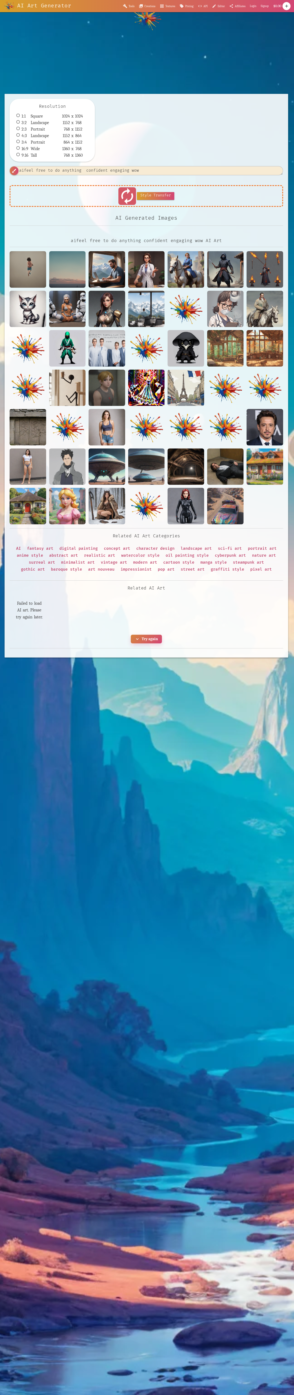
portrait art (262, 548)
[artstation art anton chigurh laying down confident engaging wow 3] (225, 466)
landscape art (196, 548)
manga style (213, 562)
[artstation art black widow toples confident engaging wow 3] (186, 506)
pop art (166, 569)
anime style (30, 555)
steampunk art (248, 562)
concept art (117, 548)
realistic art (99, 555)
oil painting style (187, 555)
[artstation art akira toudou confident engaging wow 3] (67, 466)
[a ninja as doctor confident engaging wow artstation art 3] (225, 269)
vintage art (114, 562)
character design (155, 548)
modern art (145, 562)
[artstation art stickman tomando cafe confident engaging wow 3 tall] (67, 388)
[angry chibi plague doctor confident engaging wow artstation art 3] (186, 348)
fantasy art (40, 548)
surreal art (42, 562)
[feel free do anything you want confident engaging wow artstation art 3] (67, 269)
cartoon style (178, 562)
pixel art (261, 569)
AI (18, 548)
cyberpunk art (230, 555)
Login (253, 6)
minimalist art (78, 562)
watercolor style (140, 555)
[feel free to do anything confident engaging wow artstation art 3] (28, 269)
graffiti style (227, 569)
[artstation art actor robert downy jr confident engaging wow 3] (265, 427)
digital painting (78, 548)
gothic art (33, 569)
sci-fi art (230, 548)
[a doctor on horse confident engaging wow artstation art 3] (186, 269)
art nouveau (101, 569)
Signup (265, 6)
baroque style (66, 569)
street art (193, 569)
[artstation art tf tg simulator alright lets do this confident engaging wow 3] (107, 388)
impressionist (136, 569)
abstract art (63, 555)
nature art (264, 555)
